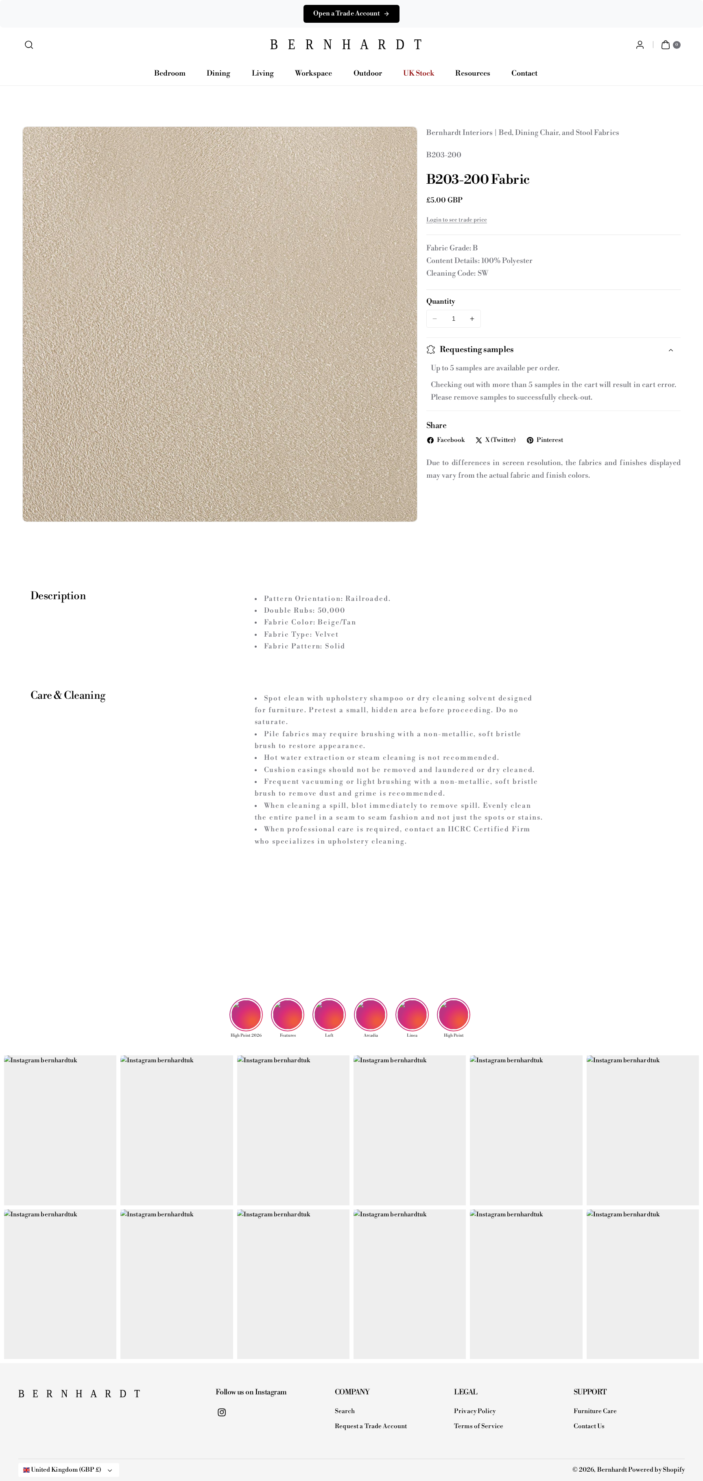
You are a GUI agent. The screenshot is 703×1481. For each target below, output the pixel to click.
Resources (472, 73)
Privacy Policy (475, 1411)
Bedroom (170, 73)
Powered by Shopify (656, 1470)
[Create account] (639, 45)
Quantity (440, 301)
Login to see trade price (456, 220)
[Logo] (59, 1396)
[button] (29, 45)
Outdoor (368, 73)
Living (263, 73)
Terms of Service (478, 1426)
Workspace (313, 73)
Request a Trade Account (371, 1426)
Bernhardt (612, 1470)
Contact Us (589, 1426)
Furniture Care (595, 1411)
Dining (218, 73)
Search (345, 1411)
